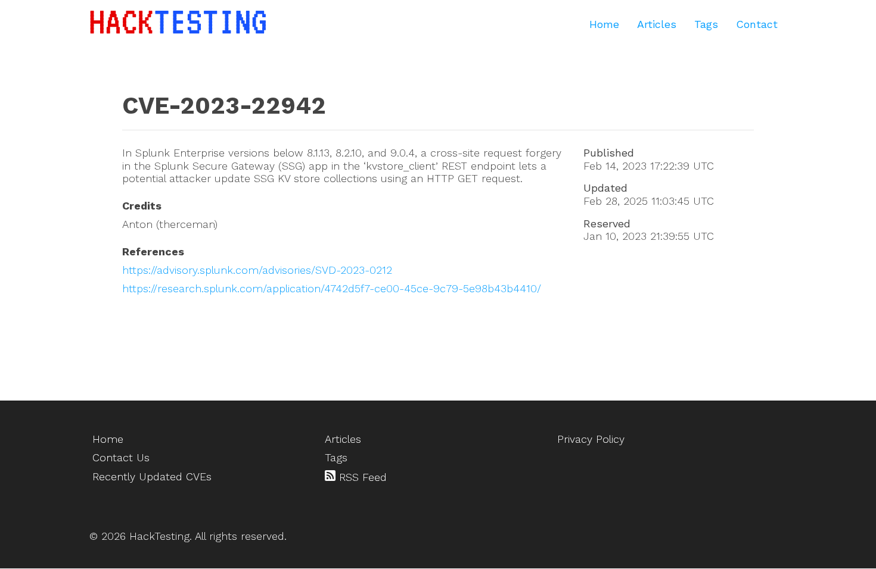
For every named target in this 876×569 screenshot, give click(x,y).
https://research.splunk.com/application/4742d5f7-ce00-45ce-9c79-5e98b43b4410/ (331, 288)
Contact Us (121, 457)
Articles (656, 24)
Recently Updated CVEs (152, 476)
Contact (757, 24)
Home (604, 24)
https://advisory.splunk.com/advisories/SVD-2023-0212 (257, 270)
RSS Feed (361, 477)
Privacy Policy (591, 439)
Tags (706, 24)
